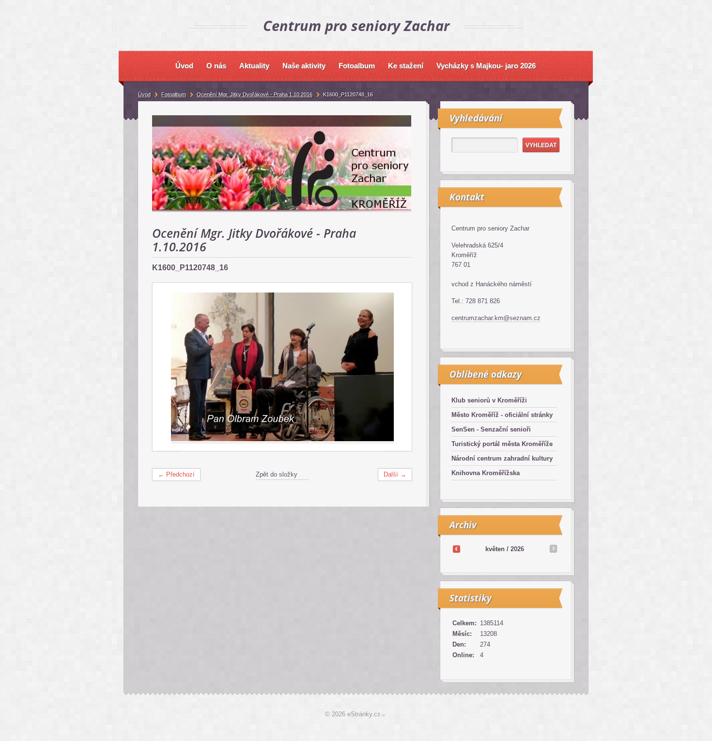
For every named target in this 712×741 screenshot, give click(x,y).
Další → (395, 474)
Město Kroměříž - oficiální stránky (502, 414)
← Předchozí (176, 474)
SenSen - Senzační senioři (491, 429)
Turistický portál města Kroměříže (502, 444)
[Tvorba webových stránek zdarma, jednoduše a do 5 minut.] (384, 715)
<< (456, 548)
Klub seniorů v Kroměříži (489, 400)
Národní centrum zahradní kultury (502, 458)
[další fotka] (396, 367)
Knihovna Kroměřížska (485, 473)
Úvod (144, 94)
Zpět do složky (276, 474)
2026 (517, 549)
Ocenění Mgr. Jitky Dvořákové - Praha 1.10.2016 (254, 94)
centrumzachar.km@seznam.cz (496, 318)
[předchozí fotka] (168, 367)
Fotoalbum (173, 94)
